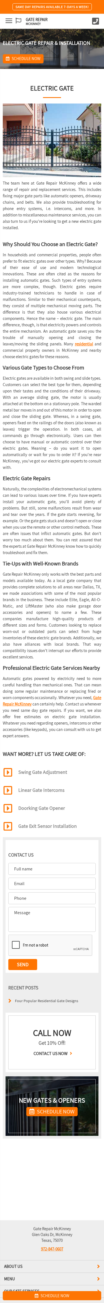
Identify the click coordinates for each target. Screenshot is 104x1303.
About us (13, 1266)
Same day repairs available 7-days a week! (52, 6)
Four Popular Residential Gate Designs (46, 1000)
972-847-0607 (52, 1249)
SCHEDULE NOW (55, 1111)
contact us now (51, 1053)
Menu (9, 1278)
